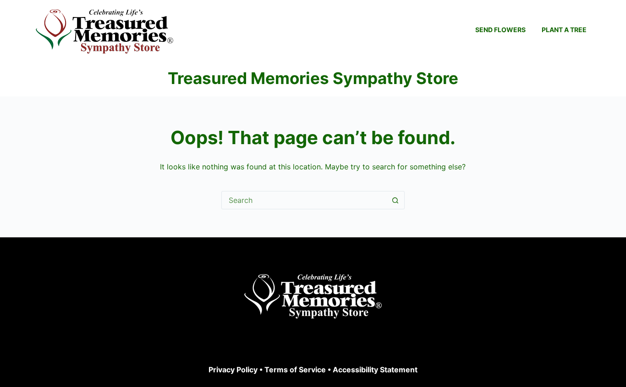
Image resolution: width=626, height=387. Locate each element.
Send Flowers (500, 30)
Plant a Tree (564, 30)
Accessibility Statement (375, 369)
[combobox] (304, 200)
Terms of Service (295, 369)
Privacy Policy (233, 369)
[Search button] (395, 200)
